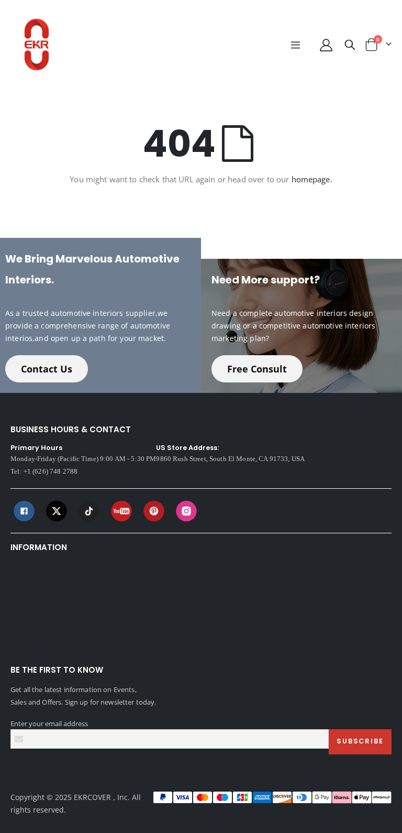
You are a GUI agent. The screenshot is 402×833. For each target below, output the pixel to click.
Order (19, 629)
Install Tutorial (32, 604)
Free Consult (257, 369)
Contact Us (46, 369)
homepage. (312, 179)
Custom (22, 642)
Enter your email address (49, 723)
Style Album (29, 617)
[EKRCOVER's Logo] (36, 44)
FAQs (18, 592)
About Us (24, 567)
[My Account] (326, 44)
